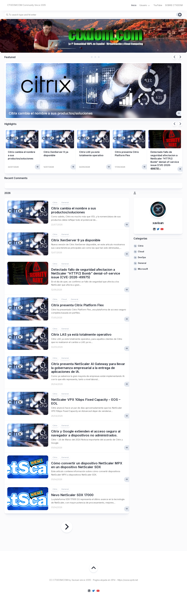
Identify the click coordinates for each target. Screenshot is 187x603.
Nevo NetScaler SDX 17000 (72, 495)
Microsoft (143, 269)
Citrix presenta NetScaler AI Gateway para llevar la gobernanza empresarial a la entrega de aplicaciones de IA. (88, 368)
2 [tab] (92, 57)
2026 (7, 193)
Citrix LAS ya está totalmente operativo (81, 334)
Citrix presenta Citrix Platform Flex (77, 305)
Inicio (133, 5)
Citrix (55, 202)
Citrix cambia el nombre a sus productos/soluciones (51, 113)
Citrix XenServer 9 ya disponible (75, 240)
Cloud (64, 299)
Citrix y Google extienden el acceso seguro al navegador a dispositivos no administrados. (85, 433)
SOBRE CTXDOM (174, 5)
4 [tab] (99, 57)
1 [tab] (88, 57)
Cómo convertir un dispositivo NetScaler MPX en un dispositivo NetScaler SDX (86, 465)
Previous (174, 57)
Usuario (143, 5)
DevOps (142, 257)
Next (180, 57)
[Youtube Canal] (162, 229)
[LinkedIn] (154, 229)
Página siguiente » (67, 527)
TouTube (157, 5)
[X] (158, 229)
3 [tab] (95, 57)
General (65, 202)
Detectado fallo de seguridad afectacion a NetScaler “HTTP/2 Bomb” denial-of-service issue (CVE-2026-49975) (85, 273)
